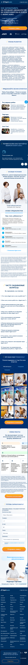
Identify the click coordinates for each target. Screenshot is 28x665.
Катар (11, 608)
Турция (12, 622)
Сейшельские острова (4, 615)
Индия (2, 595)
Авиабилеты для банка (14, 628)
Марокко (12, 614)
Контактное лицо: (6, 512)
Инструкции (23, 641)
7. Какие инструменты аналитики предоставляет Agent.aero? (10, 330)
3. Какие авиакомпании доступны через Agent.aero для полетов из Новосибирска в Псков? (13, 306)
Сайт (21, 633)
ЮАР (2, 604)
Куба (21, 611)
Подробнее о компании (14, 422)
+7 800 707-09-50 (23, 2)
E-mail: (4, 524)
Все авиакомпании (5, 633)
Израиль (22, 614)
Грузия (21, 617)
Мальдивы (22, 625)
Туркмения (22, 600)
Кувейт (2, 620)
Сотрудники (21, 366)
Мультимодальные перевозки (5, 638)
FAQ (11, 644)
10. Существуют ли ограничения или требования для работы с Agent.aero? (11, 347)
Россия (21, 602)
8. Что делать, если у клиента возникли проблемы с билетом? (12, 336)
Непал (2, 625)
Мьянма (12, 625)
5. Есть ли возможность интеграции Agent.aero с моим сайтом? (10, 318)
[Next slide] (25, 164)
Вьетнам (12, 617)
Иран (21, 604)
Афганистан (22, 620)
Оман (2, 617)
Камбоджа (3, 602)
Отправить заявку (14, 28)
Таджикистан (13, 600)
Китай (11, 595)
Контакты (12, 646)
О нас (2, 646)
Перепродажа (13, 635)
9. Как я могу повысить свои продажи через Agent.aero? (13, 342)
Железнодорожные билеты (14, 642)
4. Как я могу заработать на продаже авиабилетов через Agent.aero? (11, 312)
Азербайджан (23, 595)
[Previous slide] (22, 164)
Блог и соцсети (4, 635)
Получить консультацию (14, 496)
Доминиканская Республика (14, 611)
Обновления (3, 641)
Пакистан (3, 627)
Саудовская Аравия (22, 623)
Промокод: (5, 536)
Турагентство (13, 633)
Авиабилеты (23, 627)
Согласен (14, 543)
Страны (12, 631)
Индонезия (22, 606)
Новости (22, 644)
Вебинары (12, 637)
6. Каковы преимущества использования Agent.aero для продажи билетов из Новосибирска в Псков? (12, 324)
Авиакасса (22, 631)
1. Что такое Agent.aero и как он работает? (13, 296)
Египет (11, 606)
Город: (4, 530)
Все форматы (4, 631)
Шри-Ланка (3, 622)
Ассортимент (23, 635)
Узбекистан (13, 602)
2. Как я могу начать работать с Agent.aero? (13, 300)
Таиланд (3, 611)
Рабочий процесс (7, 366)
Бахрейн (22, 608)
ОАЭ (11, 604)
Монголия (12, 620)
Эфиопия (3, 606)
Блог (2, 644)
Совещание (7, 369)
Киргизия (22, 597)
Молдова (3, 600)
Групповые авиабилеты (22, 638)
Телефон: (4, 518)
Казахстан (3, 608)
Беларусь (12, 597)
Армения (3, 597)
